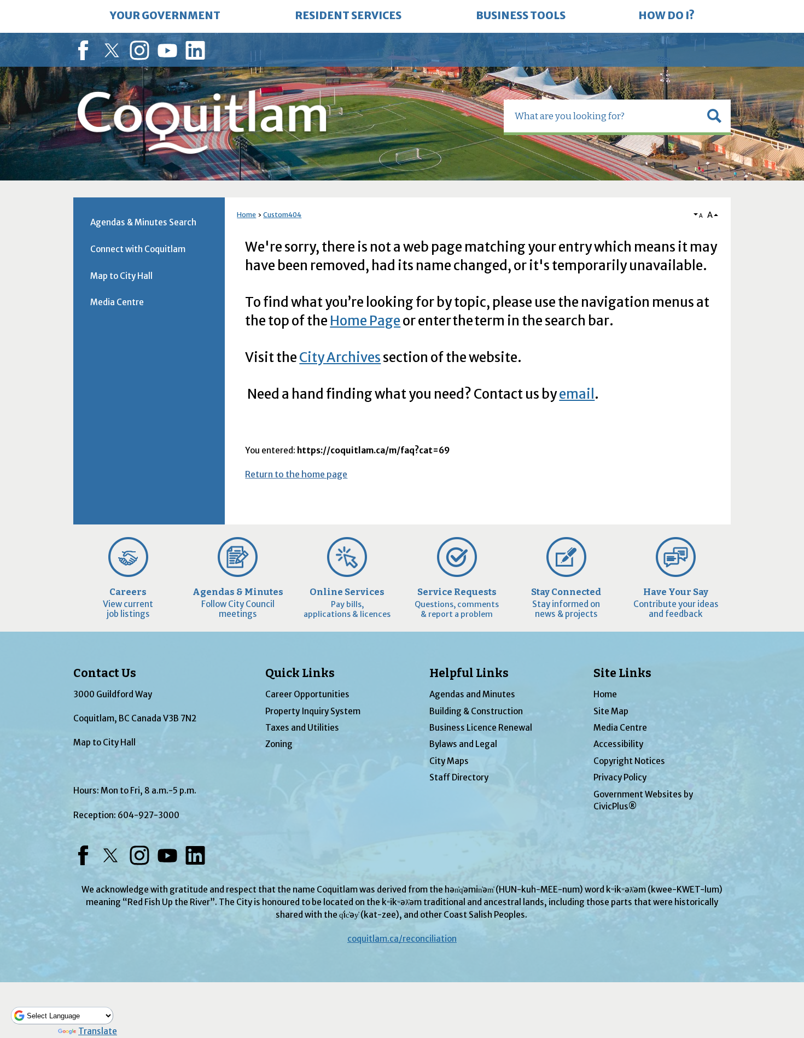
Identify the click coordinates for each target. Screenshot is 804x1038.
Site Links (622, 673)
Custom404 (282, 215)
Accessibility (618, 744)
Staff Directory (458, 777)
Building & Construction (476, 711)
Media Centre (117, 302)
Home (246, 215)
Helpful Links (469, 673)
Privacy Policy (619, 777)
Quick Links (300, 673)
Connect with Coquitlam (137, 249)
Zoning (279, 744)
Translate (97, 1031)
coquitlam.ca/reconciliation (402, 939)
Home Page (365, 320)
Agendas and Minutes (472, 694)
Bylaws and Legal (463, 744)
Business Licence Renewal (480, 727)
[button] (714, 116)
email (577, 394)
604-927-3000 (148, 815)
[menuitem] (165, 16)
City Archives (340, 357)
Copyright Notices (629, 761)
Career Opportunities (307, 694)
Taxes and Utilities (302, 727)
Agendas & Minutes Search (143, 222)
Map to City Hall (121, 276)
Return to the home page (296, 474)
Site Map (610, 711)
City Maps (449, 761)
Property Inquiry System (312, 711)
